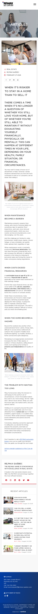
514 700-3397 (11, 585)
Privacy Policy (15, 607)
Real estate (11, 69)
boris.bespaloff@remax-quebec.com (20, 587)
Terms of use (24, 607)
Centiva (22, 611)
